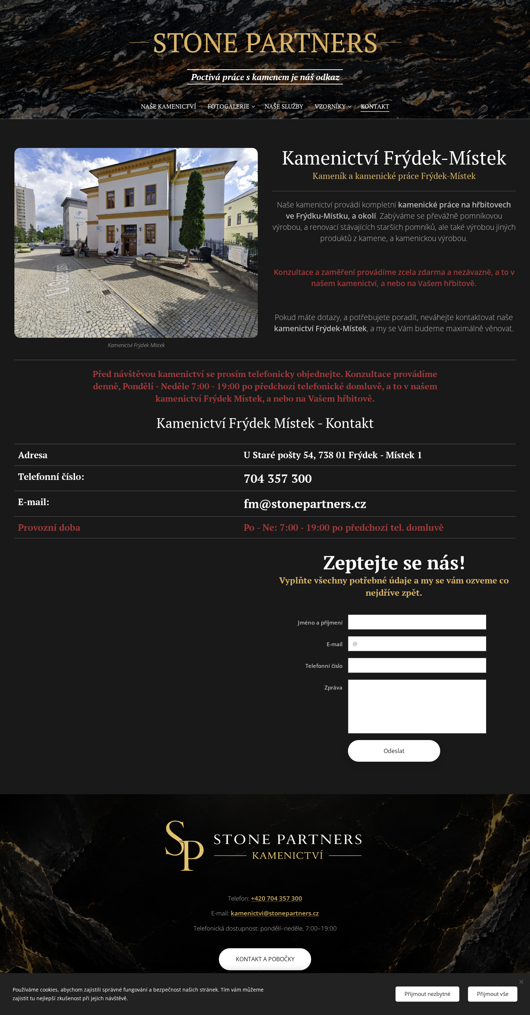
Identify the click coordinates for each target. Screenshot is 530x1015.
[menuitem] (171, 106)
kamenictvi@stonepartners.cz (275, 913)
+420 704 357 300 (276, 898)
